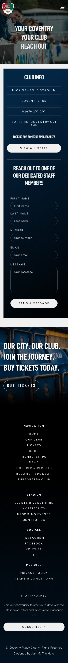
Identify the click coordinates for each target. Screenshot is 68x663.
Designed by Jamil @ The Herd (34, 653)
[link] (34, 90)
